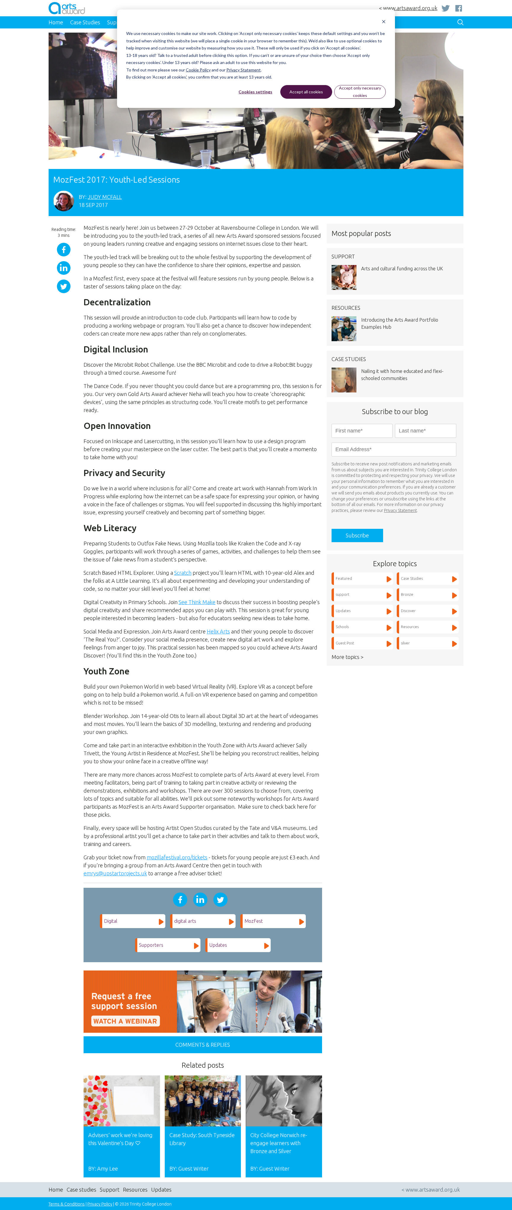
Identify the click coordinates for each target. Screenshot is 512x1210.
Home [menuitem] (56, 22)
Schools (342, 627)
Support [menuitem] (109, 1190)
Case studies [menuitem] (81, 1190)
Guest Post (345, 643)
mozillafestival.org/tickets (177, 857)
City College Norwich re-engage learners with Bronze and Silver (278, 1143)
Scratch (182, 573)
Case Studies (412, 578)
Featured (344, 578)
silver (405, 643)
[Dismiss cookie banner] (384, 22)
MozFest (253, 921)
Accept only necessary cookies (360, 91)
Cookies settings (255, 91)
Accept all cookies (306, 91)
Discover (408, 611)
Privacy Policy (99, 1204)
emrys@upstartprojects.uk (115, 873)
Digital (110, 921)
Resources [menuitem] (135, 1190)
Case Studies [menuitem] (85, 22)
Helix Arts (218, 631)
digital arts (185, 921)
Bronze (407, 594)
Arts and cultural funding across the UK (402, 268)
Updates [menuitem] (161, 1190)
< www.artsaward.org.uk (408, 8)
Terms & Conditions (67, 1204)
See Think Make (197, 602)
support (342, 594)
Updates (218, 945)
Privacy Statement (243, 69)
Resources (410, 627)
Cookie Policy (198, 69)
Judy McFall (105, 197)
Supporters (151, 945)
